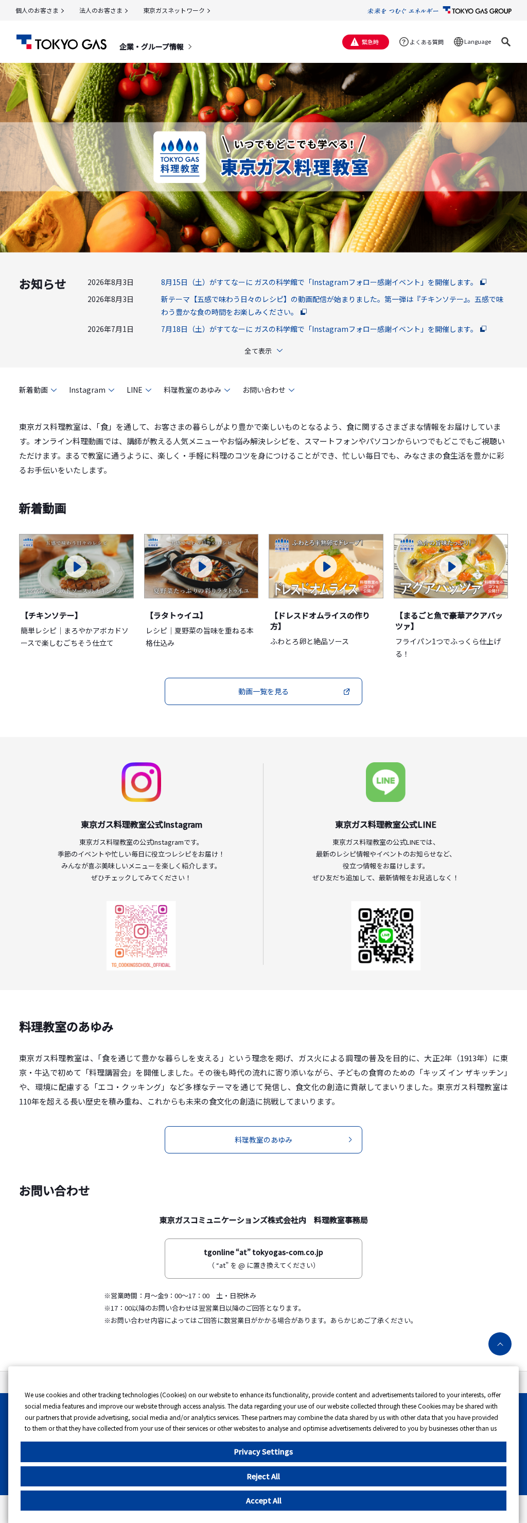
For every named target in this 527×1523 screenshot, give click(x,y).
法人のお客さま (100, 10)
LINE (135, 389)
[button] (506, 42)
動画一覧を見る (263, 691)
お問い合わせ (264, 389)
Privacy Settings (263, 1451)
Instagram (87, 389)
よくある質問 (427, 42)
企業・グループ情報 (151, 46)
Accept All (264, 1500)
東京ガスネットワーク (174, 10)
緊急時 (370, 42)
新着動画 (33, 389)
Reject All (263, 1476)
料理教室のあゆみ (192, 389)
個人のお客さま (37, 10)
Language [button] (477, 41)
